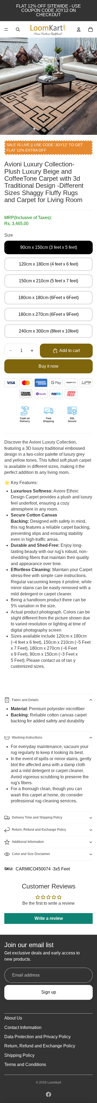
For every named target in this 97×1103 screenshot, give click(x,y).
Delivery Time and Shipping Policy (37, 817)
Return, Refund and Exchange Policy (39, 830)
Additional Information (28, 842)
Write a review (48, 918)
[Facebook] (48, 1094)
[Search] (18, 29)
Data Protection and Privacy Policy (37, 1036)
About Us (13, 1018)
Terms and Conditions (25, 1064)
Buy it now (48, 366)
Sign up (48, 992)
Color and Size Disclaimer (31, 854)
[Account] (79, 29)
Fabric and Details (25, 700)
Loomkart (54, 1082)
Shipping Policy (19, 1055)
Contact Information (22, 1027)
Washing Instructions (27, 737)
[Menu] (6, 29)
